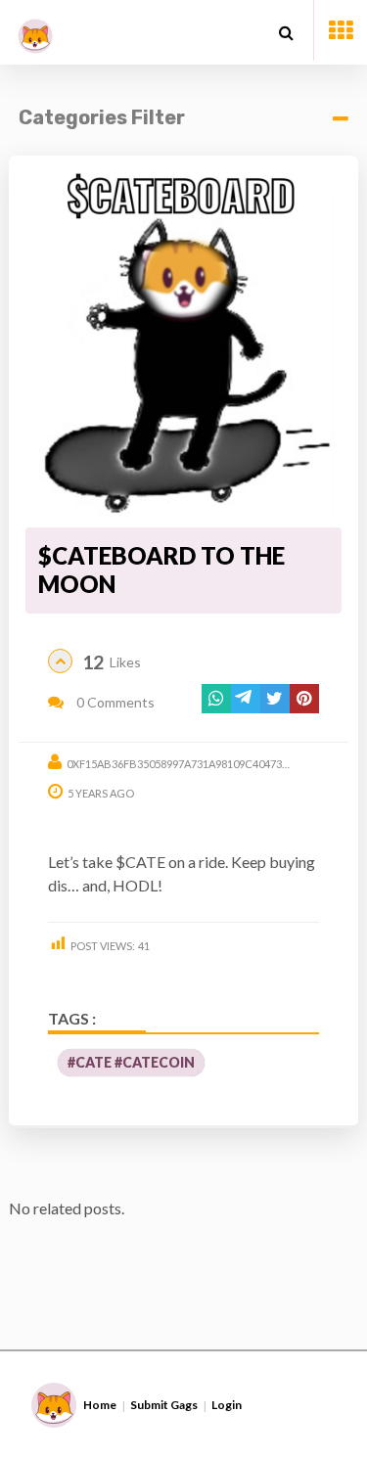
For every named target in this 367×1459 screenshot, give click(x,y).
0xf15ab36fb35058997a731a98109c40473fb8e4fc (197, 763)
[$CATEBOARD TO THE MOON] (183, 343)
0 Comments (114, 702)
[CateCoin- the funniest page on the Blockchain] (35, 29)
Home (99, 1404)
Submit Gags (164, 1404)
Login (226, 1404)
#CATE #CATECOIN (131, 1062)
